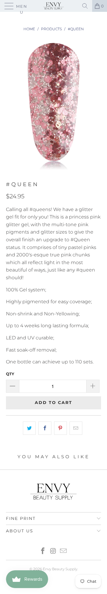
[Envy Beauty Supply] (53, 6)
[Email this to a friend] (76, 428)
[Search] (85, 6)
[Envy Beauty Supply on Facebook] (42, 551)
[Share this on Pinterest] (60, 428)
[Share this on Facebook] (44, 428)
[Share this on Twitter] (29, 428)
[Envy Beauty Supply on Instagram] (53, 551)
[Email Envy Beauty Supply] (63, 551)
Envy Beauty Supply (60, 569)
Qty (10, 373)
